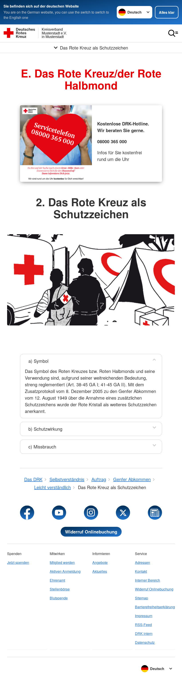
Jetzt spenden (18, 562)
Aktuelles (99, 571)
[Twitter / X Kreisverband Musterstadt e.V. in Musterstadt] (123, 513)
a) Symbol (38, 361)
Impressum (143, 615)
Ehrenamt (57, 580)
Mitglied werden (62, 562)
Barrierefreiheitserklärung (155, 606)
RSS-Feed (143, 624)
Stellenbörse (60, 589)
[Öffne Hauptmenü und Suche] (173, 33)
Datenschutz (145, 642)
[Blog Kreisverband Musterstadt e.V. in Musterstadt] (155, 513)
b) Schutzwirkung (45, 429)
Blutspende (59, 598)
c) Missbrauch (42, 446)
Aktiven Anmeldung (65, 571)
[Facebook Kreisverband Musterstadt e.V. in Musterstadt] (27, 513)
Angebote (100, 562)
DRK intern (143, 633)
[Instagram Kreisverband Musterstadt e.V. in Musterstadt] (91, 513)
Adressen (142, 562)
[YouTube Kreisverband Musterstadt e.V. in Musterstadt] (59, 513)
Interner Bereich (147, 580)
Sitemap (141, 598)
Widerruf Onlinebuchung (91, 531)
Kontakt (141, 571)
